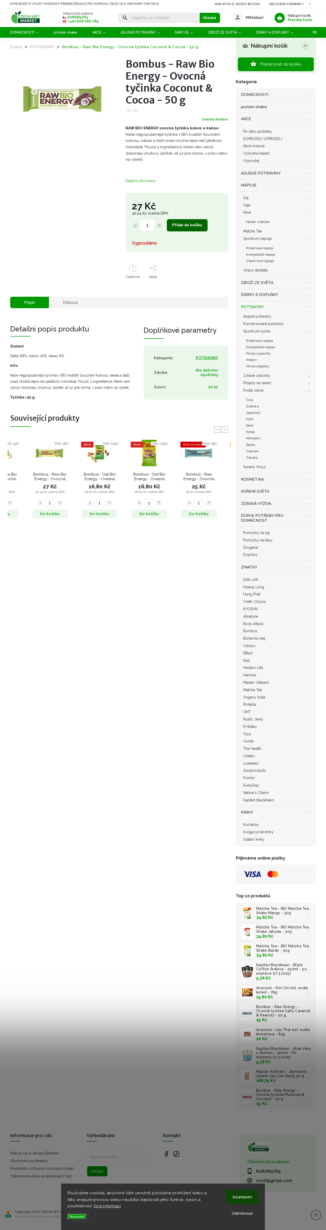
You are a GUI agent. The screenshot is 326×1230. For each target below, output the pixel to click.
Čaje (246, 205)
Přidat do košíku (187, 225)
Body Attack (253, 624)
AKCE (246, 119)
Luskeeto (251, 763)
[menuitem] (28, 32)
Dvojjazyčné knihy (258, 832)
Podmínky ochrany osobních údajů (42, 1168)
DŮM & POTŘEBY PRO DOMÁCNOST (262, 518)
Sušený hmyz (254, 467)
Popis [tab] (29, 302)
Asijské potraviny (257, 316)
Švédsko (252, 406)
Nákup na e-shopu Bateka (237, 4)
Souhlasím (242, 1197)
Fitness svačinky (258, 353)
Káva (247, 212)
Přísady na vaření (257, 383)
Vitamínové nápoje (260, 261)
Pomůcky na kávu (258, 540)
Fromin (249, 778)
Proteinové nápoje (259, 248)
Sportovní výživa (256, 331)
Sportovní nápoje (257, 239)
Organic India (254, 697)
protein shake (254, 107)
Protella (249, 704)
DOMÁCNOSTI (254, 94)
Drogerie (250, 547)
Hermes (249, 675)
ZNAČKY (249, 567)
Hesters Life (253, 668)
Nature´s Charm (256, 793)
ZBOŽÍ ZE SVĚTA (257, 282)
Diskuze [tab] (70, 302)
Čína (249, 400)
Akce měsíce (254, 146)
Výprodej (251, 161)
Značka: (215, 119)
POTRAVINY (252, 307)
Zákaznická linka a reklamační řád (41, 1176)
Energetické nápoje (260, 254)
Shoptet (32, 1216)
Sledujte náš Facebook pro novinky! (166, 1154)
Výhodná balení (256, 153)
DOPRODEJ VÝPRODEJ (262, 139)
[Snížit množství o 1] (135, 225)
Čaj (245, 198)
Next (226, 429)
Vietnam (252, 451)
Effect (248, 653)
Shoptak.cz (59, 1216)
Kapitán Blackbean (258, 800)
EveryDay (251, 785)
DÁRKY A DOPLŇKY (259, 294)
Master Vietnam (258, 222)
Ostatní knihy (253, 839)
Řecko (250, 445)
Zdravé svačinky (256, 376)
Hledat (209, 18)
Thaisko (252, 457)
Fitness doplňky (257, 366)
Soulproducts (254, 770)
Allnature (250, 616)
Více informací (107, 1206)
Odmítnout (242, 1213)
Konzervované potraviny (263, 324)
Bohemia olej (254, 638)
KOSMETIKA (252, 479)
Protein (251, 360)
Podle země (253, 390)
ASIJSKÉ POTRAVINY (261, 173)
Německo (253, 438)
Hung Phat (251, 594)
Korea (250, 432)
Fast (246, 661)
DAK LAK (250, 580)
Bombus (250, 631)
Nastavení (77, 1217)
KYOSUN (250, 609)
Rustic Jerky (253, 719)
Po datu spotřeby (257, 131)
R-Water (250, 727)
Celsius (249, 646)
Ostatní (249, 756)
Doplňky (250, 555)
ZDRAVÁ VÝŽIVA (256, 503)
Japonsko (253, 413)
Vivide (248, 741)
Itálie (249, 425)
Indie (249, 419)
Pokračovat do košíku (281, 64)
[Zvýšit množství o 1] (159, 225)
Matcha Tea (252, 231)
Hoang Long (253, 587)
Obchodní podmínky (286, 4)
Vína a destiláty (255, 270)
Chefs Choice (254, 602)
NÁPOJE (249, 185)
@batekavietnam (176, 1154)
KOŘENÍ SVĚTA (255, 491)
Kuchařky (251, 825)
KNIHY (247, 812)
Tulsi (247, 734)
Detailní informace (140, 181)
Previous (218, 429)
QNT (247, 712)
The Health (252, 749)
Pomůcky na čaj (256, 533)
